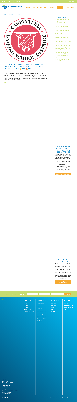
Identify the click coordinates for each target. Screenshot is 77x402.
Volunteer (53, 309)
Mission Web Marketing (71, 397)
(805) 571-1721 (9, 385)
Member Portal (69, 7)
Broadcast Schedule (68, 305)
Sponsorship (53, 305)
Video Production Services (40, 309)
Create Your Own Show (69, 307)
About (28, 7)
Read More (6, 82)
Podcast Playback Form (42, 314)
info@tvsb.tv (8, 386)
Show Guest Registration (39, 321)
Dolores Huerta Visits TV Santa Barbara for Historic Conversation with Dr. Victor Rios (62, 32)
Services (43, 7)
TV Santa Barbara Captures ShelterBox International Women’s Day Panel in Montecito (62, 59)
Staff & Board (26, 303)
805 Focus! (53, 311)
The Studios (35, 7)
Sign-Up (67, 294)
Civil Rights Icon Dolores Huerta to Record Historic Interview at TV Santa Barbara (63, 37)
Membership (50, 7)
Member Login (71, 1)
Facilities (39, 306)
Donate (60, 7)
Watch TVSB (67, 303)
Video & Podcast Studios (40, 304)
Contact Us (26, 307)
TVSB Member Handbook (29, 311)
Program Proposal (27, 309)
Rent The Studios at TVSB (41, 312)
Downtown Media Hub (41, 318)
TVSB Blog (26, 305)
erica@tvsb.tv (65, 170)
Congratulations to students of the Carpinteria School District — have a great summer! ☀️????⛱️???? (23, 66)
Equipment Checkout (41, 316)
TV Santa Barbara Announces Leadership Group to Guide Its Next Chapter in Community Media (63, 54)
